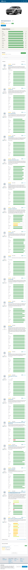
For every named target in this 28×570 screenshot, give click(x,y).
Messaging (10, 561)
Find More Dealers (14, 552)
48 (23, 539)
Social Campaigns (11, 562)
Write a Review (3, 25)
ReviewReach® (10, 560)
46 (22, 539)
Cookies (15, 560)
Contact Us (21, 561)
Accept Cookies (25, 566)
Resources (21, 560)
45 (21, 539)
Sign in (24, 1)
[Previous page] (17, 539)
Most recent (23, 61)
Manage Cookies (19, 566)
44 (20, 539)
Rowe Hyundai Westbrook (6, 546)
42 (19, 539)
